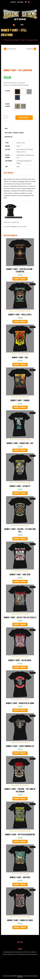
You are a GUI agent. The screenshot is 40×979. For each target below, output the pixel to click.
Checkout (13, 2)
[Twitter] (23, 958)
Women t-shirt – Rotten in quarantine (20, 834)
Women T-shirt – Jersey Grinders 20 (20, 746)
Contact (15, 952)
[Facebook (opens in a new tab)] (4, 4)
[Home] (1, 40)
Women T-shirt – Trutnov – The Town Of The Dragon (20, 790)
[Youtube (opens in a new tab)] (8, 4)
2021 (18, 166)
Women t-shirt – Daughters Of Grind (20, 703)
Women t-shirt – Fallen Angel (20, 660)
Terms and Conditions (17, 954)
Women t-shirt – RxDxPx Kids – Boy (20, 443)
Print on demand (31, 952)
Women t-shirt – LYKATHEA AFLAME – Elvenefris (20, 270)
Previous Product (11, 49)
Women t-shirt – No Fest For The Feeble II (20, 617)
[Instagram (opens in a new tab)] (6, 4)
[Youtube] (20, 958)
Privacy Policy (7, 954)
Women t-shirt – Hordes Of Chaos (20, 920)
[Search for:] (28, 25)
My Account (20, 2)
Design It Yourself (20, 279)
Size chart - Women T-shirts (14, 132)
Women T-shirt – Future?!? (20, 486)
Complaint (10, 952)
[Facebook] (16, 958)
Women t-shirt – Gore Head (20, 574)
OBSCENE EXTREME (16, 976)
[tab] (20, 129)
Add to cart (24, 117)
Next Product (30, 49)
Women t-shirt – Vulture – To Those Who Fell (20, 530)
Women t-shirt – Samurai (20, 400)
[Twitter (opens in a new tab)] (11, 4)
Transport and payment (30, 954)
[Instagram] (18, 958)
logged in (14, 226)
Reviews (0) (8, 137)
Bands (5, 952)
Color (7, 91)
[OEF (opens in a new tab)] (2, 4)
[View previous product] (5, 49)
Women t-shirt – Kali (20, 357)
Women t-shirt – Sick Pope (20, 877)
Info (6, 128)
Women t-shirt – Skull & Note (20, 314)
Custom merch (22, 952)
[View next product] (35, 49)
